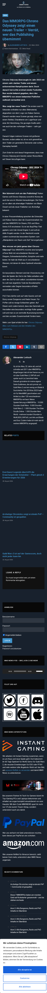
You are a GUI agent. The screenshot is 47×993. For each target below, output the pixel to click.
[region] (23, 966)
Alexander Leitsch (18, 45)
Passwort (6, 626)
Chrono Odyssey (10, 337)
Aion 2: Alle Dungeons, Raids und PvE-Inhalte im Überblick (25, 909)
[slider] (39, 671)
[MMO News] (23, 4)
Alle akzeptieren (25, 970)
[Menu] (4, 4)
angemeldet (19, 578)
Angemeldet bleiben (13, 635)
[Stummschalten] (34, 671)
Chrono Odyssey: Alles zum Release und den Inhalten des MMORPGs (22, 325)
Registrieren (7, 646)
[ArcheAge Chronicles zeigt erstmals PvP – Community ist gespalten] (23, 498)
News (5, 15)
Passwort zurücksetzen (12, 649)
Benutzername (9, 617)
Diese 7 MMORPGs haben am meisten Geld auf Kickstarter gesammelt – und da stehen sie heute (27, 897)
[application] (23, 671)
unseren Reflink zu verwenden (18, 770)
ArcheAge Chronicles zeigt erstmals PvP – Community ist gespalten (27, 885)
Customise (24, 978)
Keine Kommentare (11, 49)
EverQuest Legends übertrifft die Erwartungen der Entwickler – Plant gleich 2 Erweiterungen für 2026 (23, 475)
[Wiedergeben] (6, 671)
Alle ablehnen (25, 987)
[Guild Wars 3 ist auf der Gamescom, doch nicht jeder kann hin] (23, 537)
